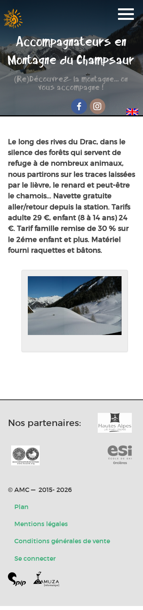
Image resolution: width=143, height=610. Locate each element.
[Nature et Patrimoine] (115, 423)
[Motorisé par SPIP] (20, 580)
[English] (132, 110)
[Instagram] (98, 106)
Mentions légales (41, 524)
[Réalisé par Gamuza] (46, 580)
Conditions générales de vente (62, 541)
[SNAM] (25, 455)
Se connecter (35, 558)
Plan (21, 507)
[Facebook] (79, 106)
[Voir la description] (75, 311)
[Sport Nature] (120, 455)
